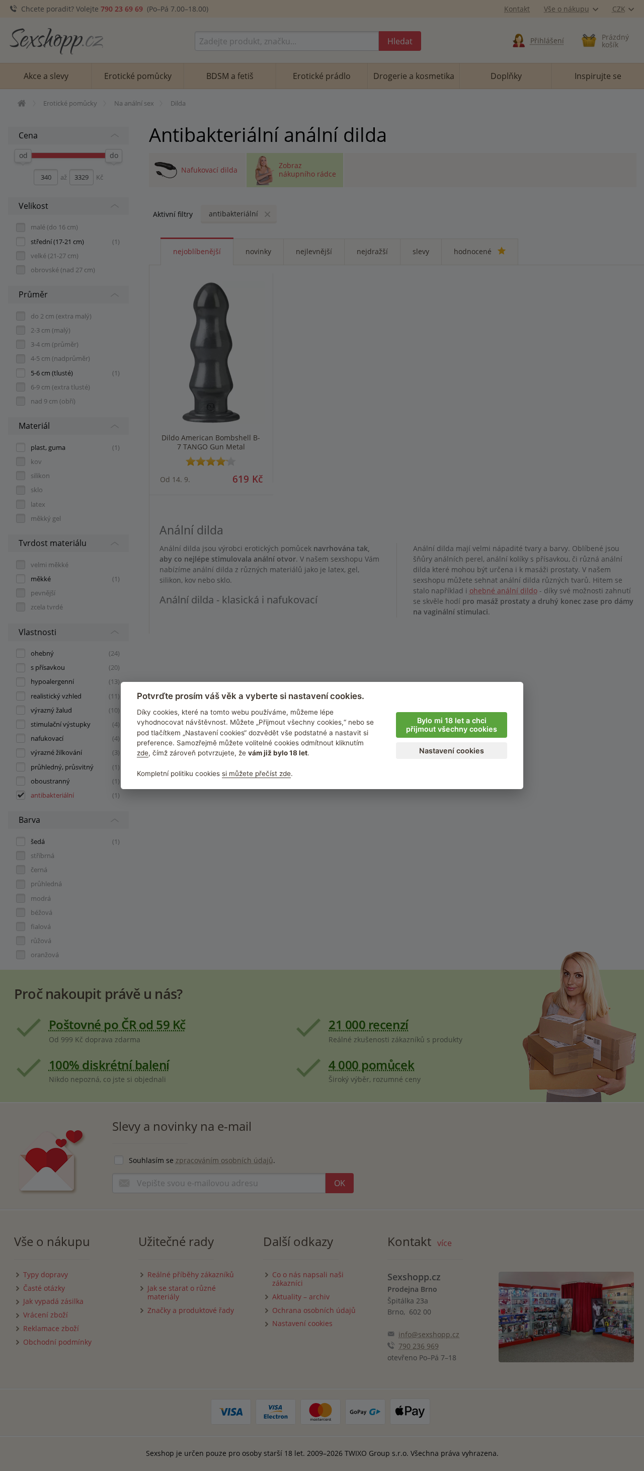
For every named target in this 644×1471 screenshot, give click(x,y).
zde (142, 753)
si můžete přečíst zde (256, 773)
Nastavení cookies (451, 750)
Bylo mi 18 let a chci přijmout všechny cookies (451, 724)
